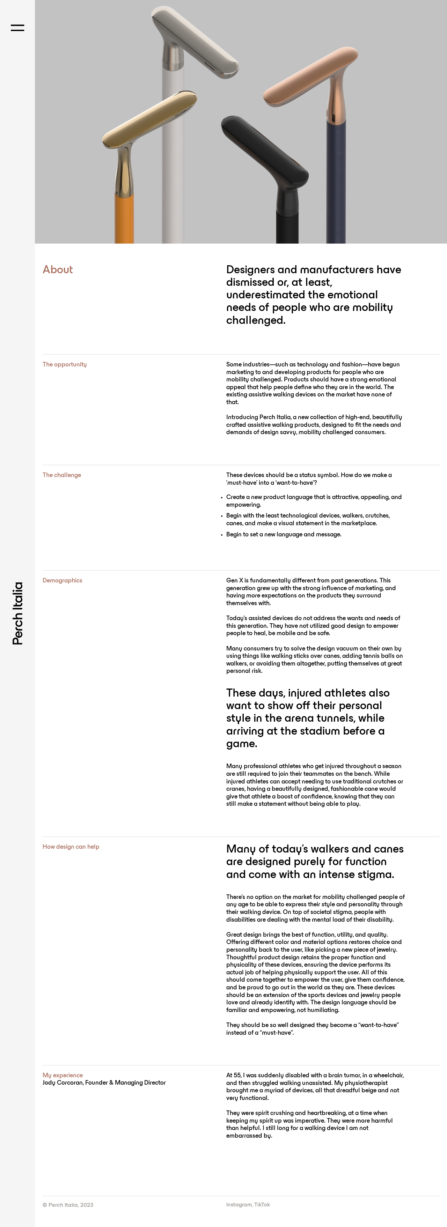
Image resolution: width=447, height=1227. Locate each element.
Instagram (239, 1205)
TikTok (262, 1205)
